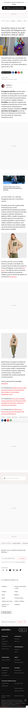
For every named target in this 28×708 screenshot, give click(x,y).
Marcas (8, 417)
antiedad (17, 604)
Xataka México (5, 683)
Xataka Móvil (5, 641)
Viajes (16, 591)
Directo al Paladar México (6, 696)
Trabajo (4, 591)
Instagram (13, 570)
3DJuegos (16, 638)
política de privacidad (20, 562)
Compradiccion (5, 675)
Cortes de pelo (18, 598)
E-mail (21, 72)
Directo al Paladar (6, 659)
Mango (13, 20)
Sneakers (4, 586)
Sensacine (16, 649)
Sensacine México (18, 688)
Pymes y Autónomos (19, 672)
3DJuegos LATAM (18, 683)
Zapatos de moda (7, 601)
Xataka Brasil (5, 685)
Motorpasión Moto (18, 662)
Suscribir (22, 558)
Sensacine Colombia (19, 690)
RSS (17, 570)
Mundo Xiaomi (5, 648)
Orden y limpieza (19, 601)
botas (3, 598)
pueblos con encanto (5, 605)
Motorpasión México (19, 695)
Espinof (16, 651)
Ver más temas (6, 612)
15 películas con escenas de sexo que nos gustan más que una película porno (12, 411)
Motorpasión (17, 659)
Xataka (3, 638)
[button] (9, 85)
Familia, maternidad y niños (20, 587)
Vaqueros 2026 (16, 543)
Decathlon (4, 383)
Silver (3, 594)
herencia (19, 20)
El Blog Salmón (18, 670)
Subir (21, 630)
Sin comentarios (7, 72)
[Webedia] (6, 631)
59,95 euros (12, 277)
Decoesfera (4, 672)
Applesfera (4, 643)
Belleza (16, 594)
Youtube (10, 570)
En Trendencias (6, 185)
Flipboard (19, 72)
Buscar (20, 621)
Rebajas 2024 (24, 417)
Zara (25, 20)
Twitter (16, 72)
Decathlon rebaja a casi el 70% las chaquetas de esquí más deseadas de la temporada (12, 188)
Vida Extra (16, 641)
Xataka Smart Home (6, 646)
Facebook (13, 72)
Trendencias (4, 670)
